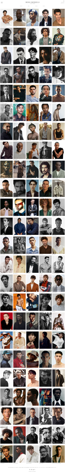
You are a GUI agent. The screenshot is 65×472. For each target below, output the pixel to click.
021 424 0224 (41, 467)
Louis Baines (15, 311)
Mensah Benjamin (55, 330)
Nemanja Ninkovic (55, 349)
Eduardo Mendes (29, 178)
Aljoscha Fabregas (29, 45)
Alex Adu (1, 45)
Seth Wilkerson (15, 425)
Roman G (1, 406)
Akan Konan (28, 26)
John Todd (41, 273)
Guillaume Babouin (3, 235)
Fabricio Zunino (15, 197)
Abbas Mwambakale (3, 26)
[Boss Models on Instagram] (30, 469)
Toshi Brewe (2, 463)
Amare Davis (41, 45)
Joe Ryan (1, 273)
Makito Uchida (2, 330)
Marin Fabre (41, 330)
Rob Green (41, 387)
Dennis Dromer (2, 159)
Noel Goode (28, 368)
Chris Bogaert (41, 102)
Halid (14, 235)
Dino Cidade (15, 159)
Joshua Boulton (41, 292)
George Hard (41, 216)
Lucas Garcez (28, 311)
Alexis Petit (15, 45)
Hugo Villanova (41, 235)
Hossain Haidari (29, 235)
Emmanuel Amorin (55, 178)
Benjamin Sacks (15, 102)
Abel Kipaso (15, 26)
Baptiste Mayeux (42, 83)
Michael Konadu (3, 349)
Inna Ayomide (54, 235)
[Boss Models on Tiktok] (32, 469)
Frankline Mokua (3, 216)
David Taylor (54, 140)
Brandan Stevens (29, 102)
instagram (62, 2)
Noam (14, 368)
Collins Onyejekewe (29, 121)
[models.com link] (4, 86)
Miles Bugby (15, 349)
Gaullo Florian (28, 216)
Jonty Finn (15, 292)
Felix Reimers (41, 197)
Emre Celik (2, 197)
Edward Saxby (41, 178)
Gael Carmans (15, 216)
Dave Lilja (1, 140)
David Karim (15, 140)
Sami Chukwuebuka (29, 406)
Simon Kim (40, 425)
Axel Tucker (15, 83)
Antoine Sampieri (29, 64)
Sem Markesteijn (3, 425)
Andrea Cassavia (55, 45)
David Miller (41, 140)
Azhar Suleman (28, 83)
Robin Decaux (54, 387)
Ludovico (53, 311)
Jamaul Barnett (2, 254)
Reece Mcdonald (29, 387)
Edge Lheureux (2, 178)
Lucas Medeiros (41, 311)
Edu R (14, 178)
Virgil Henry (41, 463)
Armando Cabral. (55, 64)
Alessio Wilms (54, 26)
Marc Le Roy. (15, 330)
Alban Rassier (41, 26)
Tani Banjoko (15, 444)
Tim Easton (28, 444)
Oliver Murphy (54, 368)
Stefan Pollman (54, 425)
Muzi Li (27, 349)
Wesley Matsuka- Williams (56, 463)
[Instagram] (2, 11)
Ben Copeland (54, 83)
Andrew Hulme (2, 64)
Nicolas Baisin (2, 368)
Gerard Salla (54, 216)
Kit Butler (2, 311)
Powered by (32, 471)
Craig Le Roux (54, 121)
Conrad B (40, 121)
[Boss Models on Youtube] (33, 469)
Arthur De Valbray (3, 83)
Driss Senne (54, 159)
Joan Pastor (41, 254)
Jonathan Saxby (2, 292)
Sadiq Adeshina (15, 406)
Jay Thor (27, 254)
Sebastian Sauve (42, 406)
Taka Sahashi (2, 444)
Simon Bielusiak (28, 425)
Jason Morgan (15, 254)
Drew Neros (41, 159)
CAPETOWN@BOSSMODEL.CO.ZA (50, 467)
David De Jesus (28, 140)
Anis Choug (15, 64)
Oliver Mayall (41, 368)
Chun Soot (15, 121)
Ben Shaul (2, 102)
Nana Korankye (41, 349)
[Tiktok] (55, 219)
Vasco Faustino (28, 463)
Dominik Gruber (28, 159)
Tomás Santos (54, 444)
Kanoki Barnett (54, 292)
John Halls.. (28, 273)
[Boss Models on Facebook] (35, 469)
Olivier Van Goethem (3, 387)
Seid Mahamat (54, 406)
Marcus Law (28, 330)
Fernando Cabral (55, 197)
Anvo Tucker (41, 64)
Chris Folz (54, 102)
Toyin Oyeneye (15, 463)
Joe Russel (54, 254)
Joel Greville (15, 273)
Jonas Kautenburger (55, 273)
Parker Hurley (15, 387)
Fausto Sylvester (29, 197)
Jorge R (27, 292)
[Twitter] (42, 390)
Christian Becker (3, 121)
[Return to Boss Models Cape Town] (32, 2)
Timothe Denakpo (42, 444)
